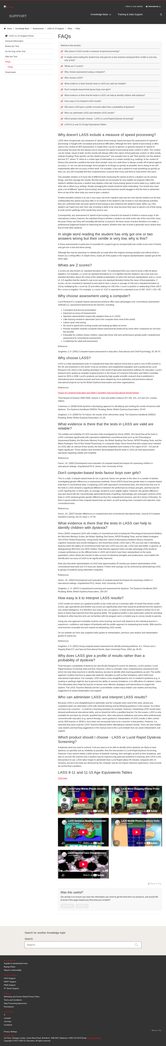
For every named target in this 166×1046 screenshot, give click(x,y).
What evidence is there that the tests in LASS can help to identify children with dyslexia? (104, 95)
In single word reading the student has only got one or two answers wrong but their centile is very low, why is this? (110, 58)
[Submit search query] (136, 944)
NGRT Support (10, 982)
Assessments (38, 29)
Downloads (10, 72)
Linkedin (7, 1018)
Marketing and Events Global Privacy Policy (21, 997)
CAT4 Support (9, 978)
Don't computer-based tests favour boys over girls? (87, 89)
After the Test (11, 57)
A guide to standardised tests (16, 963)
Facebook (8, 1025)
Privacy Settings (10, 1032)
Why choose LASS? (73, 78)
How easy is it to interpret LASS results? (82, 101)
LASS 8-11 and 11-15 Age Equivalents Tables (85, 124)
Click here (62, 778)
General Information (14, 41)
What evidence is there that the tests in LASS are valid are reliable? (95, 84)
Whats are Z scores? (73, 66)
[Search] (155, 14)
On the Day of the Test (15, 51)
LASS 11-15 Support (55, 29)
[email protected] (94, 1038)
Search (29, 938)
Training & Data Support (130, 14)
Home (9, 29)
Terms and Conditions (13, 1000)
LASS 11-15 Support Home (21, 36)
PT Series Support (11, 988)
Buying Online (9, 967)
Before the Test (12, 46)
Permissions (9, 1007)
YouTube (7, 1021)
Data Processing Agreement (15, 1003)
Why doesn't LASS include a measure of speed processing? (91, 51)
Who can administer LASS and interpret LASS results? (89, 113)
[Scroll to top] (3, 920)
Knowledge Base (100, 14)
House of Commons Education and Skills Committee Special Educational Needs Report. (98, 393)
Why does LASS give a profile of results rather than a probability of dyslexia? (99, 107)
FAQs (70, 29)
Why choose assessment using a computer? (84, 72)
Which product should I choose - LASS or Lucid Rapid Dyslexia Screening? (99, 119)
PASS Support (9, 985)
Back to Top (155, 884)
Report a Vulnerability (12, 970)
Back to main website (134, 6)
